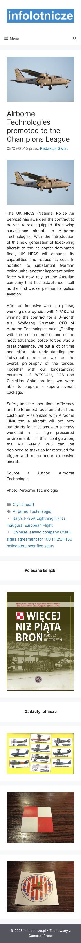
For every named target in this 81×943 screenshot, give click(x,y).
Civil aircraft (23, 504)
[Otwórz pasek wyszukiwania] (75, 38)
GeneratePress (41, 935)
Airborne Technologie (32, 511)
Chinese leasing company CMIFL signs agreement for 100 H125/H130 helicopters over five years (39, 539)
